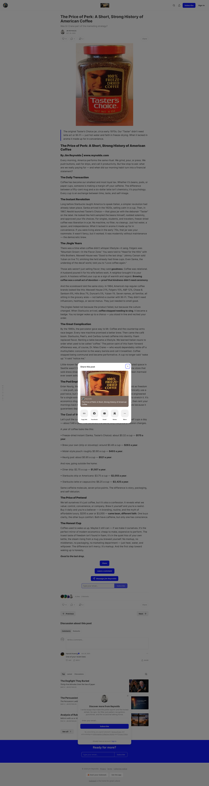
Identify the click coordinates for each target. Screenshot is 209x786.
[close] (128, 366)
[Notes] (115, 413)
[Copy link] (84, 413)
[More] (125, 413)
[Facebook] (94, 413)
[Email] (104, 413)
